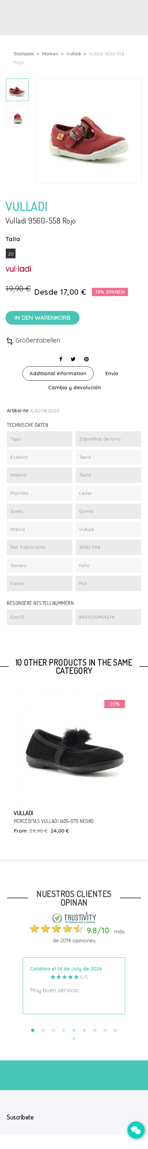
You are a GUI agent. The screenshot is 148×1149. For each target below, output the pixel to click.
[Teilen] (60, 359)
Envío (111, 373)
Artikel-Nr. (18, 411)
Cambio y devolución (74, 387)
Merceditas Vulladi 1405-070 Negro (54, 821)
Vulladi (23, 812)
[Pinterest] (86, 359)
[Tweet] (73, 359)
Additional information (58, 373)
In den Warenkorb (42, 317)
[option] (17, 89)
